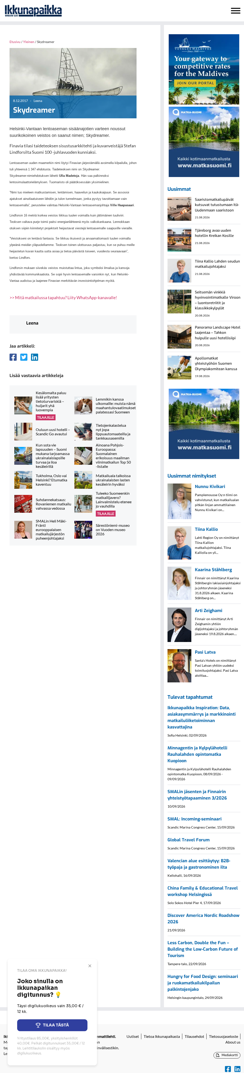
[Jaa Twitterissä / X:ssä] (23, 357)
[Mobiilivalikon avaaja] (235, 11)
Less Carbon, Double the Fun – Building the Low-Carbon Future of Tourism (203, 949)
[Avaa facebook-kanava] (228, 1069)
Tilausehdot (194, 1036)
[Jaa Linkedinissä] (34, 357)
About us (232, 1042)
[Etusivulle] (33, 11)
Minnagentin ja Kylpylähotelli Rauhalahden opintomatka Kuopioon (197, 754)
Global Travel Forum (189, 840)
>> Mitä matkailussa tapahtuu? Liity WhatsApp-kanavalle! (63, 297)
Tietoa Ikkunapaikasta (162, 1036)
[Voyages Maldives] (204, 69)
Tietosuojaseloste (223, 1036)
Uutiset (133, 1036)
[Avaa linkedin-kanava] (237, 1069)
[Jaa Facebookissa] (13, 357)
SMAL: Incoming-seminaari (195, 819)
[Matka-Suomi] (204, 141)
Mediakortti (229, 1055)
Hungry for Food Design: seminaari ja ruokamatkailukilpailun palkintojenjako (203, 983)
